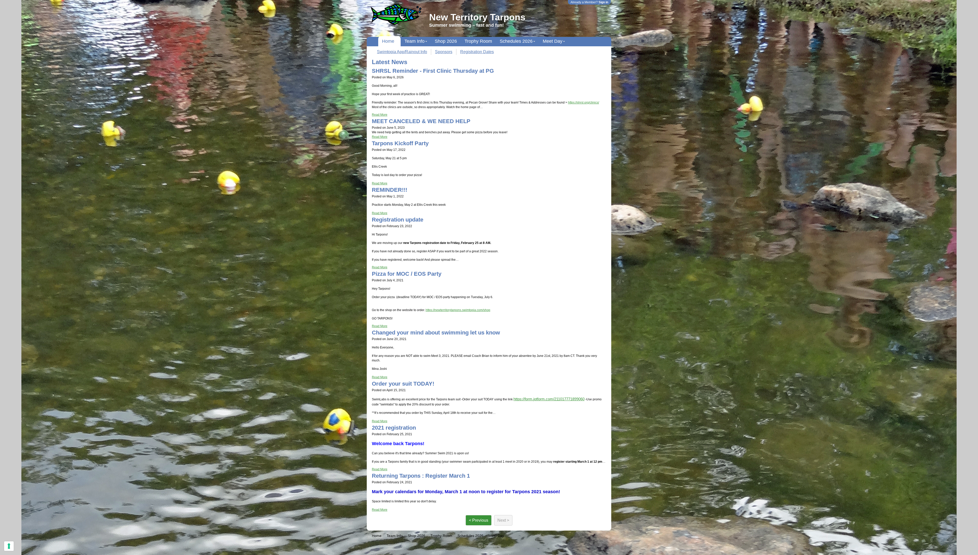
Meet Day (552, 41)
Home (388, 41)
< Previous (478, 520)
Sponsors (443, 52)
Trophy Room (478, 41)
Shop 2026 (446, 41)
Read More (379, 114)
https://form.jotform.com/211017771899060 (549, 399)
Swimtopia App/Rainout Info (402, 52)
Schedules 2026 (516, 41)
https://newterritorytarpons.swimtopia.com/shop (458, 310)
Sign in (603, 2)
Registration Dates (477, 52)
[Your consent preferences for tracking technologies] (9, 546)
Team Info (414, 41)
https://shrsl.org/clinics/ (583, 102)
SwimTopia (489, 545)
